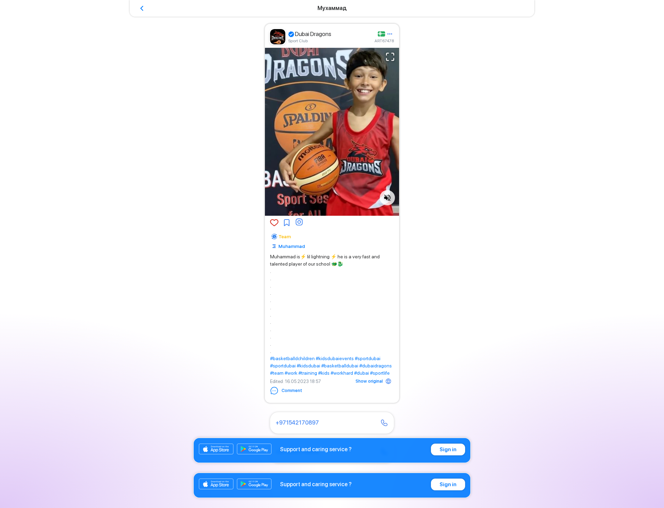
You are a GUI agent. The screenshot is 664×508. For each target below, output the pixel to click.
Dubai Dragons (313, 33)
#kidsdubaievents (335, 358)
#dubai (361, 373)
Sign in (448, 449)
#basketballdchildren (292, 358)
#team (277, 373)
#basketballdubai (339, 365)
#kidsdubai (308, 365)
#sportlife (380, 373)
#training (307, 373)
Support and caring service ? (316, 449)
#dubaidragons (375, 365)
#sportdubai (367, 358)
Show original (369, 381)
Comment (292, 390)
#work (291, 373)
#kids (324, 373)
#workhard (342, 373)
